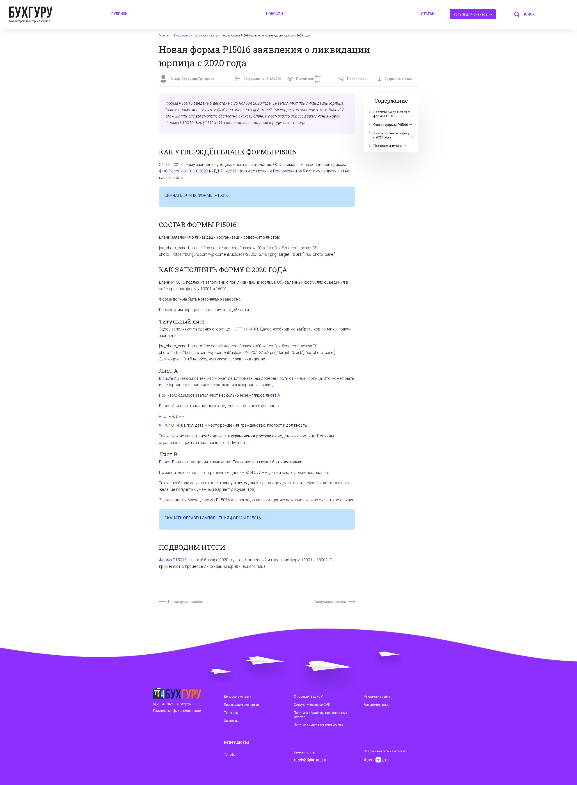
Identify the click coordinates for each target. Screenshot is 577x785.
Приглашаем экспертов (241, 704)
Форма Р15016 (173, 559)
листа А (273, 395)
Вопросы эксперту (237, 696)
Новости (274, 14)
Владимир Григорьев (198, 79)
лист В (168, 461)
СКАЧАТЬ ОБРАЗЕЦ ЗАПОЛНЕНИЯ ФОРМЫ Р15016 (213, 518)
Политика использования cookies (318, 724)
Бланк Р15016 (172, 282)
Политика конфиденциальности (177, 711)
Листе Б (237, 442)
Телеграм (231, 713)
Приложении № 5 (289, 171)
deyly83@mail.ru (310, 760)
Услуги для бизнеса (470, 14)
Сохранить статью (399, 79)
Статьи (428, 14)
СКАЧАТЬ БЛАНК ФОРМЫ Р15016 (197, 195)
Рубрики (119, 14)
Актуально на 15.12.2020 (262, 79)
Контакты (231, 721)
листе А (169, 378)
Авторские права (376, 704)
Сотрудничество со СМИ (312, 704)
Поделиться (356, 79)
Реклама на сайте (377, 696)
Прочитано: (309, 79)
